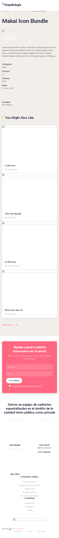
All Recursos (7, 325)
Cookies (29, 531)
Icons (4, 67)
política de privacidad (33, 386)
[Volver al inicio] (17, 5)
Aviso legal (41, 531)
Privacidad (17, 531)
